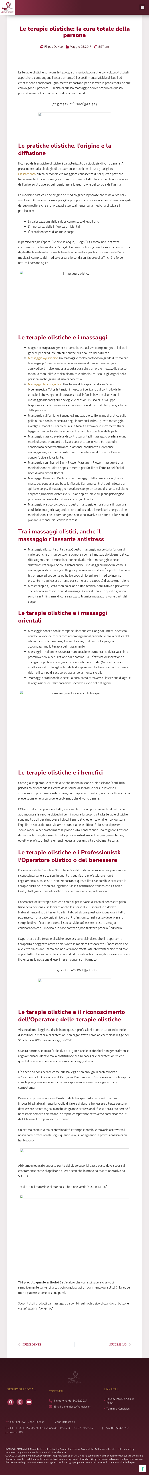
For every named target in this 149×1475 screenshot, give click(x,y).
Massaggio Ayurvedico (43, 358)
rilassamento (27, 174)
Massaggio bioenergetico (45, 384)
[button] (142, 7)
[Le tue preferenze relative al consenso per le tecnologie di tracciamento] (142, 1468)
